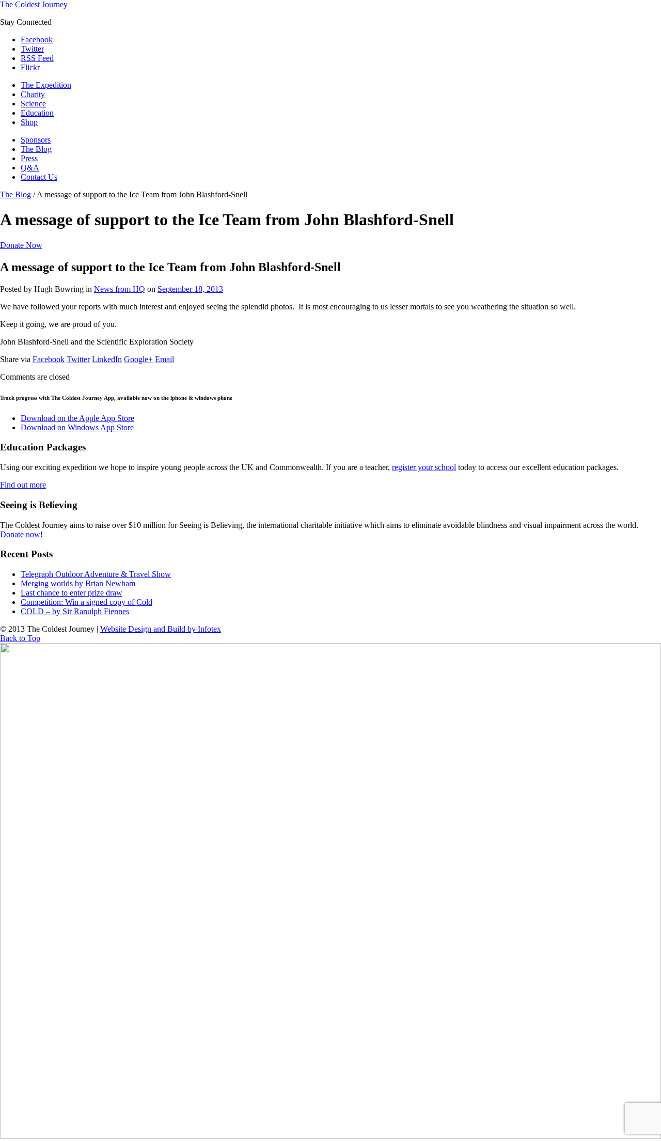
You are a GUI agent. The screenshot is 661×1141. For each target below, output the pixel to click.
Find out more (23, 484)
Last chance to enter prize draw (71, 592)
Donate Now (21, 245)
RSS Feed (37, 58)
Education (37, 112)
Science (33, 103)
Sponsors (36, 139)
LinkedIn (107, 359)
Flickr (30, 67)
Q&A (30, 167)
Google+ (138, 359)
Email (164, 359)
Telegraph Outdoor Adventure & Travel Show (96, 574)
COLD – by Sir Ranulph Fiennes (75, 611)
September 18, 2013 (190, 289)
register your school (424, 467)
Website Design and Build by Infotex (160, 628)
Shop (29, 122)
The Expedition (46, 85)
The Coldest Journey (34, 4)
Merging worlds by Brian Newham (78, 583)
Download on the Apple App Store (77, 418)
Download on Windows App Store (77, 427)
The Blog (36, 149)
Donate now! (21, 534)
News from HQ (119, 289)
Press (29, 158)
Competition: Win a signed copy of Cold (86, 602)
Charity (33, 94)
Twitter (32, 48)
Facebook (37, 39)
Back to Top (20, 638)
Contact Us (39, 177)
